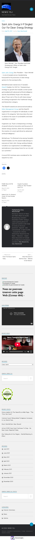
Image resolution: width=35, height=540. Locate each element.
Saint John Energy (8, 72)
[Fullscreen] (31, 351)
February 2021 (8, 469)
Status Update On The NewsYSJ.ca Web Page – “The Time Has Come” (17, 413)
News (3, 21)
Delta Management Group (10, 109)
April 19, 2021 (8, 31)
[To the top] (31, 524)
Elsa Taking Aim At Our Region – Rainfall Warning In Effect (17, 435)
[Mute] (28, 351)
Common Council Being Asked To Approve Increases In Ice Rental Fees (17, 419)
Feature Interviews (9, 510)
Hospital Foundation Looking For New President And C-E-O (24, 185)
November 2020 (8, 481)
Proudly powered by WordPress (11, 531)
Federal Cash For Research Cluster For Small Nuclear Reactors (9, 196)
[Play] (4, 351)
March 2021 (7, 465)
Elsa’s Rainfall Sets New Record (11, 424)
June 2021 (7, 453)
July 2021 (6, 449)
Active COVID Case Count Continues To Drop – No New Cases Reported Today (16, 429)
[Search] (30, 378)
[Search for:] (17, 378)
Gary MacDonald (22, 31)
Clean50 (4, 87)
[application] (17, 316)
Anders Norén (6, 532)
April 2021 (6, 461)
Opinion (6, 518)
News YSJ (7, 12)
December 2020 (8, 477)
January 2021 (8, 473)
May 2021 (6, 457)
